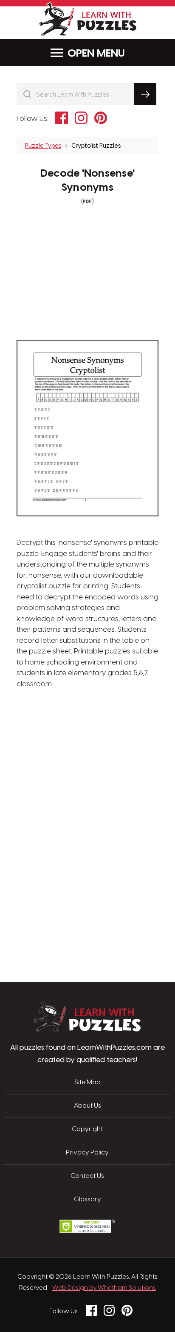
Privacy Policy (87, 1152)
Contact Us (87, 1176)
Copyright (87, 1129)
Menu (111, 53)
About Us (87, 1106)
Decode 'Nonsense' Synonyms (87, 180)
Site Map (87, 1082)
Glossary (87, 1199)
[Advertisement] (87, 730)
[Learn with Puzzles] (87, 1029)
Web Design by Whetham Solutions (104, 1288)
